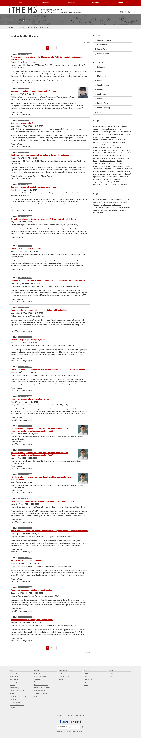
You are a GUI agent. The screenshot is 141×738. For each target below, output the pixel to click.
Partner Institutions (15, 702)
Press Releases (64, 676)
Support (120, 3)
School (100, 99)
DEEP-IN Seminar (106, 150)
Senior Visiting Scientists (42, 688)
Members (46, 3)
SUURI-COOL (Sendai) (111, 202)
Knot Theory (108, 182)
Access (110, 673)
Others (99, 112)
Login (130, 12)
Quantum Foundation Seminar (113, 155)
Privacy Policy (80, 715)
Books (61, 679)
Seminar (100, 72)
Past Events (102, 45)
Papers (61, 673)
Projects (12, 685)
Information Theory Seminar (114, 134)
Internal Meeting (103, 108)
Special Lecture (103, 85)
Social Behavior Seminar (107, 161)
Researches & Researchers (18, 696)
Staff (35, 696)
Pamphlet (12, 708)
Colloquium (101, 67)
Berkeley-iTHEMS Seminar (113, 169)
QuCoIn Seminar (118, 166)
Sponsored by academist (107, 207)
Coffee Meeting (14, 688)
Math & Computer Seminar (117, 153)
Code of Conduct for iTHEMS (18, 690)
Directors (37, 673)
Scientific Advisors (40, 676)
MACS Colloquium (114, 126)
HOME (12, 27)
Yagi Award (13, 699)
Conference (101, 94)
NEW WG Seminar (106, 147)
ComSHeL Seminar (119, 150)
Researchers (38, 682)
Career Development (107, 163)
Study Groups (14, 682)
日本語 (124, 12)
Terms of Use (69, 715)
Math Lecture (102, 76)
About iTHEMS (14, 673)
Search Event (102, 49)
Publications (70, 3)
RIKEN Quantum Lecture (114, 174)
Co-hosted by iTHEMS (100, 199)
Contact (110, 676)
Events (28, 27)
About (21, 3)
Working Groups (14, 679)
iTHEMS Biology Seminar (108, 132)
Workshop (101, 90)
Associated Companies (17, 705)
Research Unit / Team (41, 685)
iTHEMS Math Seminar (107, 129)
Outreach (12, 693)
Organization (14, 676)
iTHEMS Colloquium (99, 126)
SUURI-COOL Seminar (109, 184)
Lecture (100, 81)
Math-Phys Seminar (107, 140)
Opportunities (88, 682)
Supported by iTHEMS (116, 199)
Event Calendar (103, 54)
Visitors (86, 685)
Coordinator (38, 679)
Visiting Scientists (39, 690)
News (85, 676)
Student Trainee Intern (41, 693)
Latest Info (95, 3)
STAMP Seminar (106, 166)
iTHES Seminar (122, 184)
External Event (102, 103)
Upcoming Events (104, 40)
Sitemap (59, 715)
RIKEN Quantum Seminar (110, 142)
